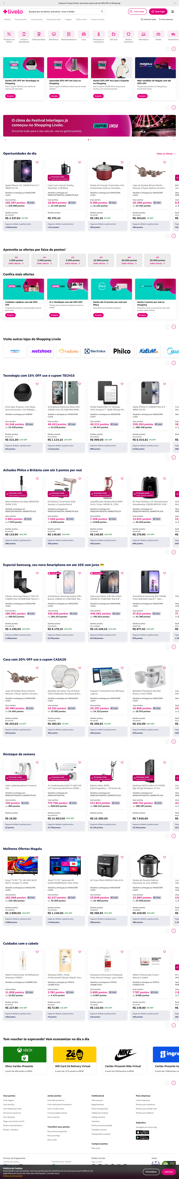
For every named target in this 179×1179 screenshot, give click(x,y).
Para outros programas (57, 1131)
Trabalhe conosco (99, 1130)
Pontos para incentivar (145, 1104)
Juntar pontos (54, 1095)
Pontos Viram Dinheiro (12, 1125)
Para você (96, 1148)
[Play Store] (142, 1138)
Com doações (9, 1117)
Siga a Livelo (97, 1162)
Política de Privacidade (12, 1176)
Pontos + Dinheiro (10, 1130)
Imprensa (96, 1121)
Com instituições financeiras (59, 1104)
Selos (154, 1158)
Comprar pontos (100, 1143)
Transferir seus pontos (58, 1126)
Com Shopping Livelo (12, 1109)
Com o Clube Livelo (55, 1109)
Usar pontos (9, 1095)
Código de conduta (100, 1113)
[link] (13, 11)
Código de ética (98, 1117)
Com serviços (9, 1104)
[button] (4, 3)
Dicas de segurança (100, 1109)
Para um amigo (53, 1136)
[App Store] (142, 1132)
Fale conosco (97, 1100)
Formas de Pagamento (14, 1158)
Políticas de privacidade (102, 1125)
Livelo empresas (143, 1100)
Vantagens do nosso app (146, 1127)
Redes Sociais (98, 1158)
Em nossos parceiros (12, 1113)
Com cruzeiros (53, 1117)
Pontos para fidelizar (145, 1113)
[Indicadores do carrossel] (89, 140)
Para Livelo (52, 1140)
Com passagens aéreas (57, 1113)
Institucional (98, 1095)
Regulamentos (98, 1104)
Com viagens (8, 1100)
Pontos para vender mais (146, 1109)
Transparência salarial (101, 1134)
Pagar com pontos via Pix (13, 1121)
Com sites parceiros (55, 1100)
